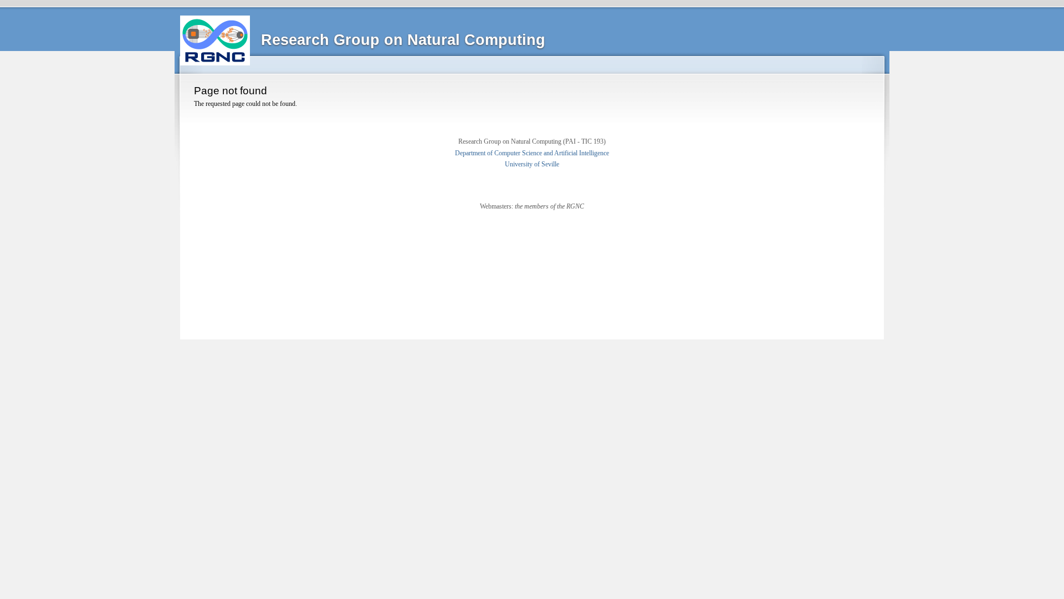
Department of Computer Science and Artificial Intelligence (532, 153)
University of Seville (532, 164)
